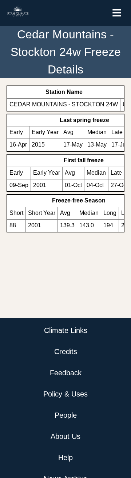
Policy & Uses (65, 394)
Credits (65, 352)
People (66, 415)
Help (65, 458)
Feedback (66, 373)
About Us (65, 436)
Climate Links (65, 330)
